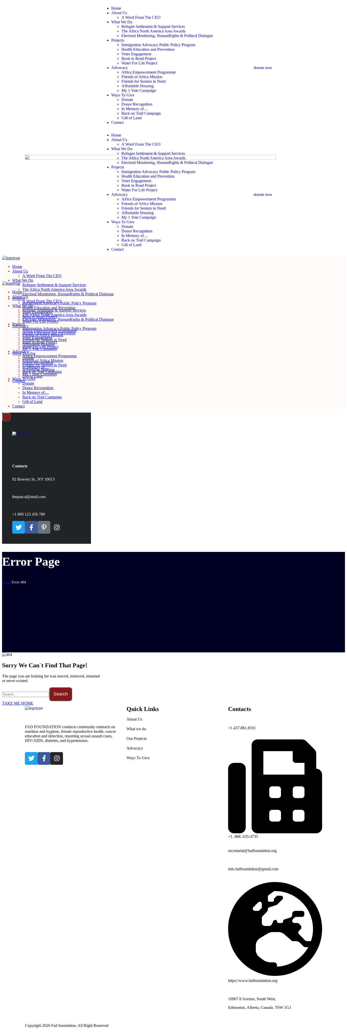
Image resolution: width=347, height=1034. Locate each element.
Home (6, 582)
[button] (288, 65)
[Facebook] (31, 527)
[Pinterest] (44, 527)
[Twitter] (18, 527)
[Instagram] (56, 527)
